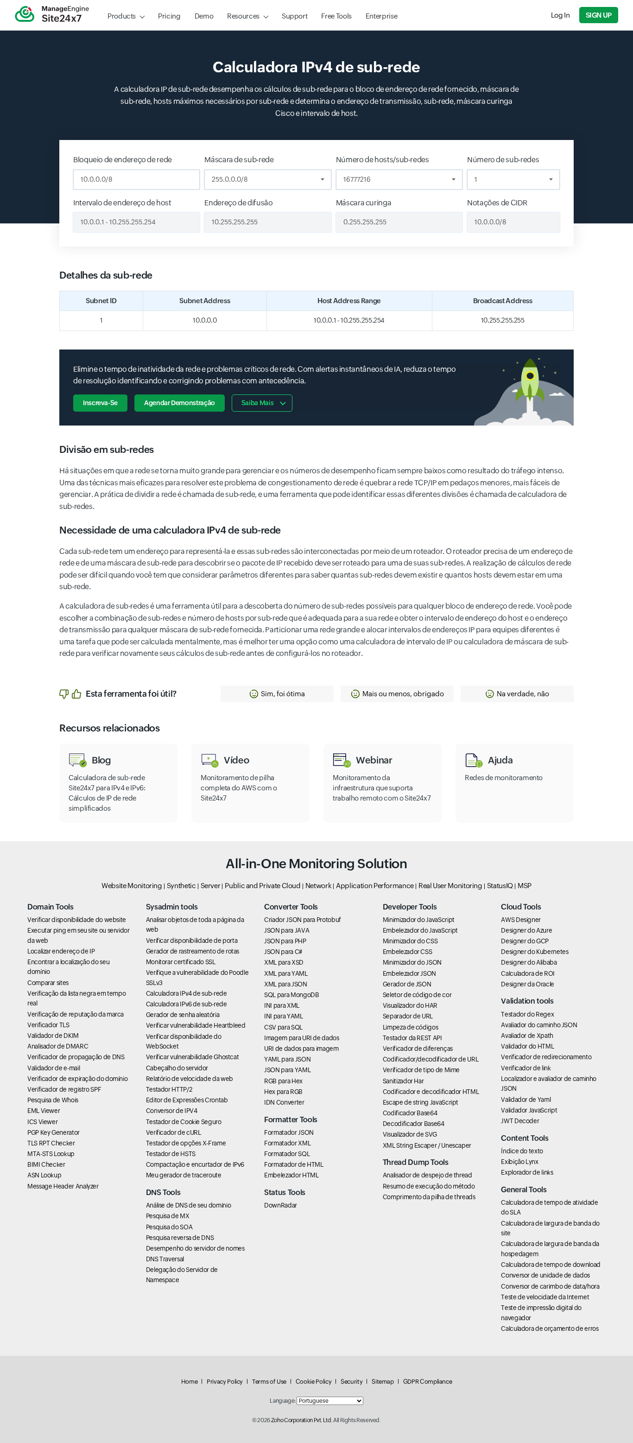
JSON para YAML (287, 1070)
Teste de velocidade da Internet (545, 1297)
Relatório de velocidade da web (189, 1078)
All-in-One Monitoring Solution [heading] (316, 863)
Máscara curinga (364, 202)
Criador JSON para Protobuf (302, 919)
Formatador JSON (289, 1132)
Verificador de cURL (173, 1132)
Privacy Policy (225, 1381)
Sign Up (599, 15)
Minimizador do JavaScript (419, 919)
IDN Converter (284, 1102)
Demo (204, 16)
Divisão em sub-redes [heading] (106, 449)
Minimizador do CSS (410, 941)
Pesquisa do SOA (169, 1227)
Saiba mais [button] (257, 403)
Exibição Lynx (519, 1161)
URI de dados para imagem (301, 1048)
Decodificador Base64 (413, 1123)
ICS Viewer (42, 1121)
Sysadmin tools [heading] (172, 907)
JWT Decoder (520, 1121)
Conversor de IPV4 (171, 1110)
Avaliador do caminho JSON (539, 1025)
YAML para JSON (287, 1059)
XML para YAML (285, 973)
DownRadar (280, 1205)
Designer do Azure (526, 930)
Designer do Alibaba (529, 962)
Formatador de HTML (293, 1164)
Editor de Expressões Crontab (187, 1100)
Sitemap (382, 1381)
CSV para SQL (283, 1027)
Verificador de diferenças (418, 1048)
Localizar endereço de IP (61, 951)
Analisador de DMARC (57, 1046)
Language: (283, 1401)
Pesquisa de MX (168, 1216)
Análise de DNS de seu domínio (188, 1205)
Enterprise (381, 16)
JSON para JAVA (286, 930)
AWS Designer (521, 919)
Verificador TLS (48, 1025)
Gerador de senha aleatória (183, 1014)
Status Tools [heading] (284, 1192)
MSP (525, 886)
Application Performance (375, 886)
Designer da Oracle (527, 984)
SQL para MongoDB (291, 994)
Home (189, 1381)
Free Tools (336, 16)
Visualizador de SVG (410, 1134)
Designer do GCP (525, 941)
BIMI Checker (46, 1164)
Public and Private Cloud (262, 886)
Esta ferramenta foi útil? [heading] (131, 694)
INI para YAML (283, 1016)
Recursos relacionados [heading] (109, 728)
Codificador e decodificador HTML (431, 1091)
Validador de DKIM (53, 1035)
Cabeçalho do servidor (177, 1068)
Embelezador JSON (409, 973)
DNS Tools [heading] (163, 1192)
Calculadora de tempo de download (550, 1264)
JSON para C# (283, 951)
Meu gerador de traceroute (184, 1175)
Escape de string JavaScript (420, 1102)
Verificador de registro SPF (64, 1089)
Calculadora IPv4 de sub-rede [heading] (316, 67)
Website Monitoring (131, 886)
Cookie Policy (313, 1381)
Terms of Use (269, 1381)
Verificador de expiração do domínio (77, 1078)
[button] (277, 694)
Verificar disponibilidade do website (76, 919)
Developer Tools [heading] (410, 907)
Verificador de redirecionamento (546, 1057)
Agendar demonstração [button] (179, 403)
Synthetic (181, 886)
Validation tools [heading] (527, 1001)
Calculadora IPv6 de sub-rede (186, 1004)
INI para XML (281, 1005)
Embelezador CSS (407, 951)
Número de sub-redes (503, 159)
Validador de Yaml (526, 1099)
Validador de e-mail (53, 1068)
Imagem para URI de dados (301, 1038)
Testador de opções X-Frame (186, 1143)
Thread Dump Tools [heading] (416, 1162)
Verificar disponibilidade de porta (192, 940)
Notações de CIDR (497, 202)
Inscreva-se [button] (100, 403)
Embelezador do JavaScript (420, 930)
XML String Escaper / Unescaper (427, 1145)
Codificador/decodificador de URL (430, 1059)
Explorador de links (527, 1172)
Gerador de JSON (407, 984)
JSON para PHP (285, 941)
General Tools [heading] (523, 1189)
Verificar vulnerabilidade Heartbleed (196, 1025)
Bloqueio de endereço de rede (122, 159)
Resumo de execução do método (429, 1186)
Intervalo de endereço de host (122, 202)
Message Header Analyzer (63, 1186)
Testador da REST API (412, 1038)
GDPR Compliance (427, 1381)
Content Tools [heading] (524, 1138)
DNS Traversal (165, 1259)
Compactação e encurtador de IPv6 (195, 1164)
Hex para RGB (283, 1091)
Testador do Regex (527, 1014)
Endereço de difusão (238, 202)
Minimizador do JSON (412, 962)
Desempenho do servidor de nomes (195, 1248)
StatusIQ (500, 886)
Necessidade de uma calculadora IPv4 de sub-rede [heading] (170, 530)
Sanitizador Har (403, 1081)
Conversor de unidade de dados (545, 1275)
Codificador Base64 (410, 1113)
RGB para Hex (283, 1081)
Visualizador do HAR (410, 1005)
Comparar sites (48, 982)
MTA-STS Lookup (51, 1153)
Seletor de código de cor (417, 994)
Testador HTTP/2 (169, 1089)
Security (351, 1381)
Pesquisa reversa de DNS (180, 1237)
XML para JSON (285, 984)
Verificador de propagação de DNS (75, 1057)
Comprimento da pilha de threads (429, 1197)
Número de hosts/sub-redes (382, 159)
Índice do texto (522, 1151)
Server (211, 886)
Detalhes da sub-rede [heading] (105, 275)
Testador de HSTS (171, 1153)
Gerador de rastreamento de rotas (192, 951)
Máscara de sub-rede (238, 159)
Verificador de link (526, 1068)
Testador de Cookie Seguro (184, 1121)
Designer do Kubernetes (534, 951)
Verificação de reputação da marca (75, 1014)
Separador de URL (408, 1016)
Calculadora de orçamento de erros (549, 1328)
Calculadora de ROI (528, 973)
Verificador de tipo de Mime (421, 1070)
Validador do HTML (527, 1046)
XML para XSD (284, 962)
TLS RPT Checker (51, 1143)
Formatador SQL (287, 1153)
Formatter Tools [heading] (290, 1119)
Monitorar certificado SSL (180, 962)
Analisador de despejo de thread (427, 1175)
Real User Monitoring (450, 886)
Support (294, 16)
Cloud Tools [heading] (521, 907)
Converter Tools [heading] (291, 907)
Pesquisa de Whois (52, 1100)
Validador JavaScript (529, 1110)
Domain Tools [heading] (50, 907)
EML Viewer (43, 1110)
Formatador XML (287, 1143)
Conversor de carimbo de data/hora (550, 1286)
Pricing (169, 16)
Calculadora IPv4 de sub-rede (186, 993)
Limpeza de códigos (410, 1027)
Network (318, 886)
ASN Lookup (44, 1175)
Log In (560, 15)
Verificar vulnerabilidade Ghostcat (192, 1057)
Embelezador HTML (291, 1175)
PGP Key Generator (53, 1132)
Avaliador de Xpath (527, 1035)
